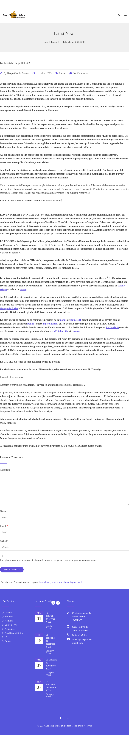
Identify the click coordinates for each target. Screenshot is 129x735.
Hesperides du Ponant (18, 73)
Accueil (8, 612)
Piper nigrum (50, 323)
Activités (9, 620)
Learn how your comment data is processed (60, 582)
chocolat (76, 331)
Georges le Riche (9, 308)
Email (4, 526)
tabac (61, 331)
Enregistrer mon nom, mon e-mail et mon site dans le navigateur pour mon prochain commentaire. (48, 560)
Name (4, 511)
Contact (8, 641)
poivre (30, 323)
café (55, 331)
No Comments (80, 73)
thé (66, 331)
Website (4, 541)
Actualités (9, 629)
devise (23, 289)
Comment (5, 470)
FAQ (7, 637)
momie (63, 320)
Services (9, 616)
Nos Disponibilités (14, 633)
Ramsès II (75, 320)
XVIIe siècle (112, 327)
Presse (62, 73)
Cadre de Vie (11, 625)
